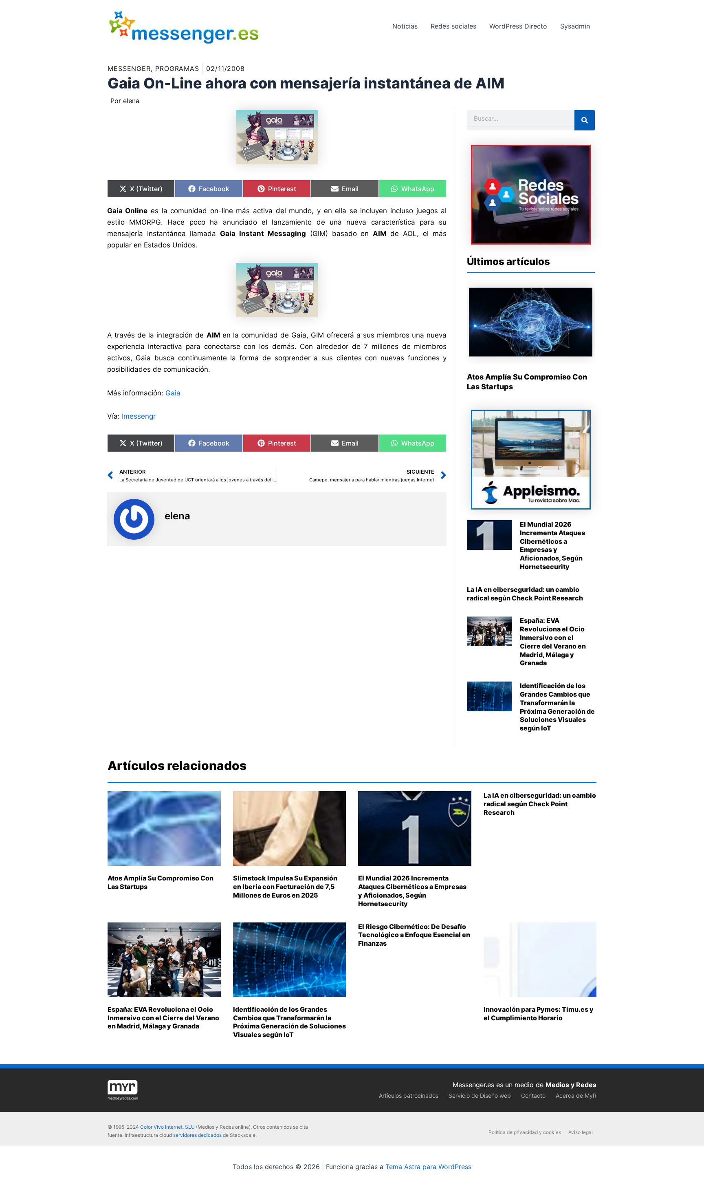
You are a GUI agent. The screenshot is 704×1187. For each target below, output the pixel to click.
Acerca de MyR (576, 1095)
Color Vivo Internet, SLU (167, 1127)
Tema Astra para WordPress (428, 1167)
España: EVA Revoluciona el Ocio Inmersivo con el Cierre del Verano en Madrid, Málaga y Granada (553, 641)
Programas (177, 68)
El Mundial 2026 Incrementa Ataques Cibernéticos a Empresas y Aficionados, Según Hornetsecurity (552, 545)
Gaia (172, 393)
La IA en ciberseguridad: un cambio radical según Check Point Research (525, 593)
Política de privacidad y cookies (524, 1132)
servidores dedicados (197, 1135)
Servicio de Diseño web (480, 1095)
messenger (129, 68)
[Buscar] (584, 120)
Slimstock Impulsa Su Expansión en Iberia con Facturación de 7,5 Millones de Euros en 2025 (285, 886)
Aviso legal (580, 1132)
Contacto (533, 1095)
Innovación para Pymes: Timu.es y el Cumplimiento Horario (539, 1013)
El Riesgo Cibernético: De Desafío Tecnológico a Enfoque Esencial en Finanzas (414, 935)
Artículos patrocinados (408, 1095)
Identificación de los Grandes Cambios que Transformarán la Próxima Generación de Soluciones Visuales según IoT (557, 707)
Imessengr (139, 416)
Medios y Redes (571, 1085)
